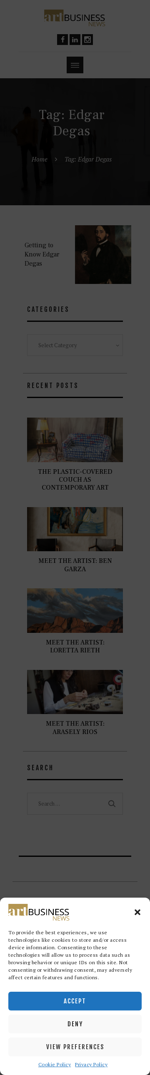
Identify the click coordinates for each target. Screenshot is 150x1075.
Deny (75, 1024)
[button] (137, 912)
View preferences (75, 1047)
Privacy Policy (91, 1064)
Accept (75, 1001)
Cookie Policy (54, 1064)
